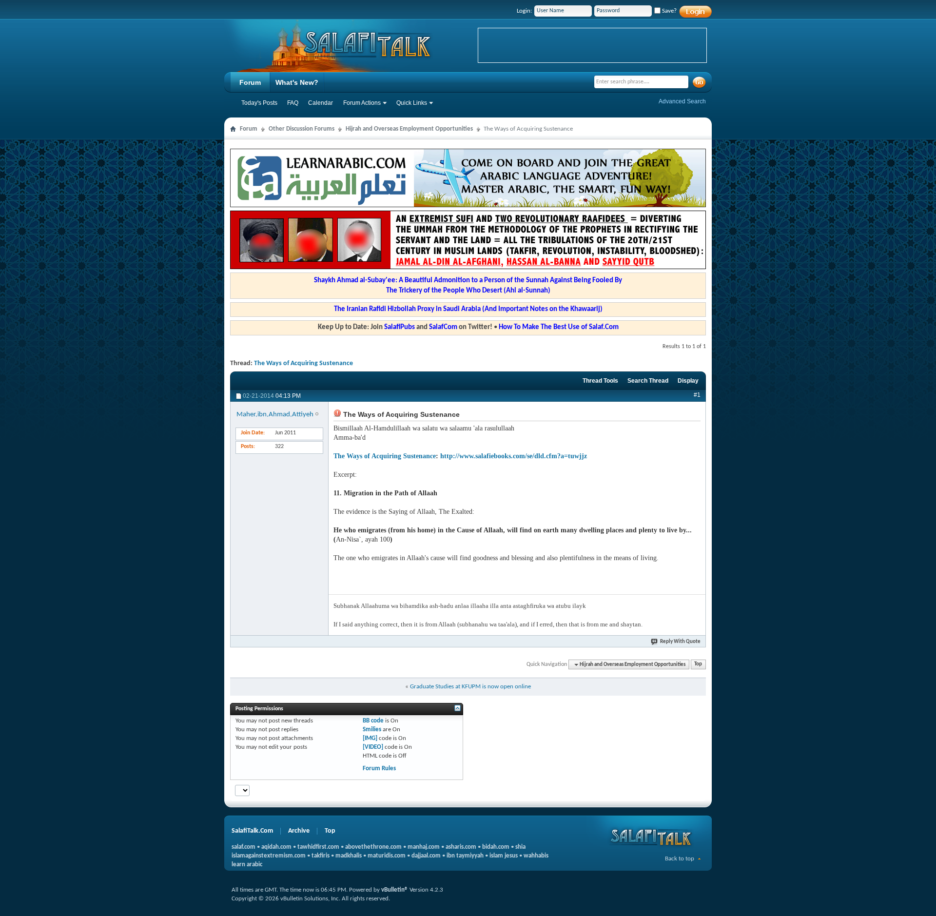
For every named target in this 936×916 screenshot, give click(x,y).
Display (688, 380)
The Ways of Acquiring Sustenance (303, 363)
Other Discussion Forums (301, 129)
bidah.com (495, 847)
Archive (299, 831)
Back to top (679, 859)
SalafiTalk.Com (252, 831)
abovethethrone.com (373, 847)
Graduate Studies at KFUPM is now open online (470, 686)
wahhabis (536, 856)
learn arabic (247, 864)
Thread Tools (600, 380)
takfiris (321, 856)
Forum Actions (362, 102)
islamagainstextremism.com (269, 856)
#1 (697, 394)
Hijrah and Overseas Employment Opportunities (409, 129)
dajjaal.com (426, 856)
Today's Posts (259, 102)
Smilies (372, 729)
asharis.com (461, 847)
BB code (373, 721)
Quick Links (411, 102)
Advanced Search (682, 101)
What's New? (296, 82)
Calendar (320, 102)
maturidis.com (387, 856)
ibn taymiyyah (465, 856)
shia (520, 847)
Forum (250, 82)
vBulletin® (394, 890)
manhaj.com (424, 847)
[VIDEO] (373, 747)
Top (698, 664)
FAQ (292, 102)
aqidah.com (276, 847)
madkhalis (348, 856)
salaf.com (243, 847)
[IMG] (370, 738)
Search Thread (647, 380)
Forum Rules (379, 768)
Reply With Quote (680, 641)
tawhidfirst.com (318, 847)
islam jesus (503, 856)
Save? (669, 11)
